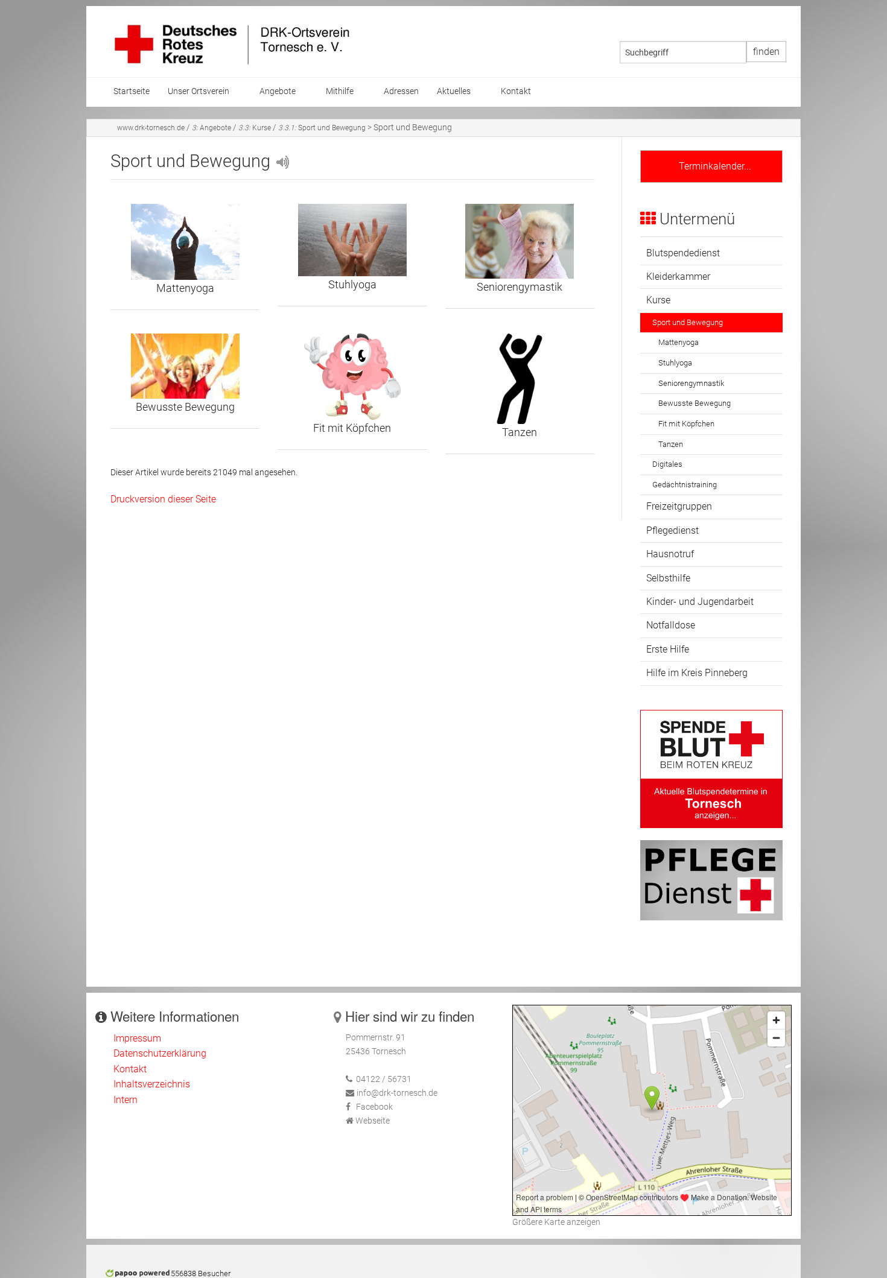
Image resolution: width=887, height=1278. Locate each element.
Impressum (137, 1038)
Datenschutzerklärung (159, 1053)
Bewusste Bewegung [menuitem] (694, 403)
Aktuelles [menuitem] (454, 91)
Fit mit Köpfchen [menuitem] (686, 423)
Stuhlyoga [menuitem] (675, 362)
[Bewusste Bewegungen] (184, 366)
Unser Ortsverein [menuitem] (198, 91)
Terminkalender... (711, 166)
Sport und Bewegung (322, 128)
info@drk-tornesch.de (397, 1093)
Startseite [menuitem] (131, 91)
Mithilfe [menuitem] (340, 91)
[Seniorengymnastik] (519, 241)
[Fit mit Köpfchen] (352, 376)
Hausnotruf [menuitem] (670, 554)
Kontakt (130, 1069)
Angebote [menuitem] (277, 91)
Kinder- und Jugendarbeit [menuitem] (700, 601)
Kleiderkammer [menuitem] (678, 276)
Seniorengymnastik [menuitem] (691, 383)
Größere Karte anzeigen (556, 1222)
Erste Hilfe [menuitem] (667, 649)
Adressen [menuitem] (401, 91)
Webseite (372, 1121)
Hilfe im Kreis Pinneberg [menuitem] (697, 673)
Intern (125, 1100)
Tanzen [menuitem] (670, 444)
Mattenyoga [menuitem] (678, 342)
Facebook (374, 1107)
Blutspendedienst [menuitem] (683, 253)
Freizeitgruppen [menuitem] (679, 506)
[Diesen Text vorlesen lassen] (282, 161)
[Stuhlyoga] (352, 240)
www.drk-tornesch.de (151, 128)
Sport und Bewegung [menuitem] (687, 322)
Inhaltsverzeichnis (151, 1084)
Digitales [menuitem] (667, 464)
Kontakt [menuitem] (516, 91)
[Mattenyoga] (184, 242)
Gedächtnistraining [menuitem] (684, 484)
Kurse (254, 128)
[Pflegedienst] (711, 880)
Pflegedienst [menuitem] (672, 530)
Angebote (211, 128)
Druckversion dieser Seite (163, 499)
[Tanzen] (519, 379)
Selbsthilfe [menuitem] (668, 578)
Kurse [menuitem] (658, 300)
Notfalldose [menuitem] (670, 625)
